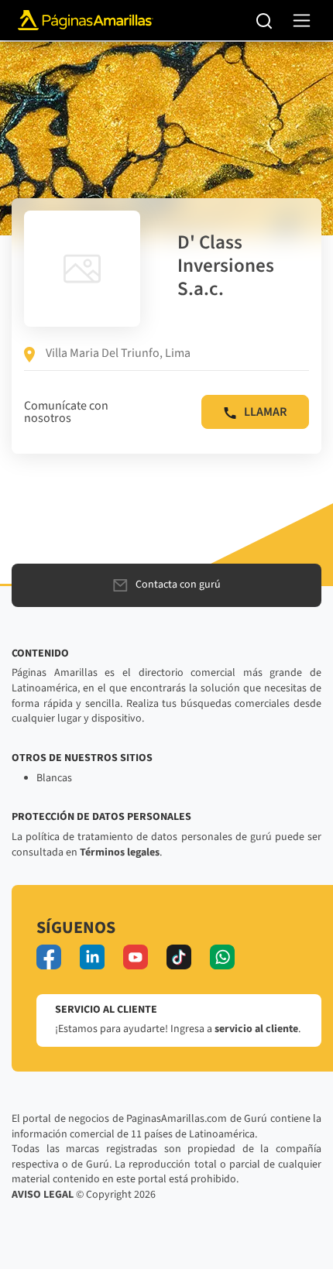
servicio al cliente (256, 1029)
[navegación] (301, 20)
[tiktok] (178, 957)
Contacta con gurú (178, 584)
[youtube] (135, 957)
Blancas (54, 778)
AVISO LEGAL (43, 1194)
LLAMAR (265, 411)
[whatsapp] (222, 957)
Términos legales (120, 852)
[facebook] (48, 957)
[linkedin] (92, 957)
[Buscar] (264, 20)
